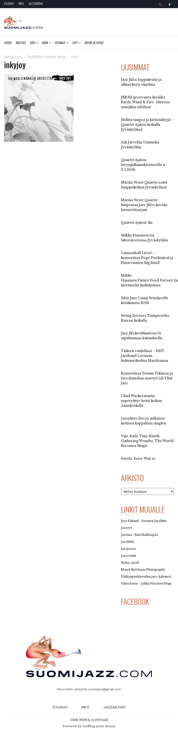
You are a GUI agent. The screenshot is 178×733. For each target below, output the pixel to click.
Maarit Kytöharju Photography (143, 569)
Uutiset (8, 42)
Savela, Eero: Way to (138, 458)
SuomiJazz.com (13, 56)
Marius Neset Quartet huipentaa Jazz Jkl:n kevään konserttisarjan (144, 205)
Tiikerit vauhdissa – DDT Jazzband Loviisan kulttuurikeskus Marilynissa (144, 356)
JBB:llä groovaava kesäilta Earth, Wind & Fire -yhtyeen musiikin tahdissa (145, 102)
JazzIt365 (127, 541)
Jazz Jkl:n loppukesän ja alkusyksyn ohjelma (141, 82)
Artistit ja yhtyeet (94, 42)
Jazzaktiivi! (36, 3)
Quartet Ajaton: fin (137, 222)
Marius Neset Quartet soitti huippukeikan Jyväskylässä (144, 184)
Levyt (75, 42)
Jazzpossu (128, 548)
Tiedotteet (21, 42)
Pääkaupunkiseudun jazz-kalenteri (146, 576)
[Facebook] (169, 4)
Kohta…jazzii (130, 562)
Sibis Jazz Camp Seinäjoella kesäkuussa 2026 (144, 300)
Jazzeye (126, 528)
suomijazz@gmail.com (104, 689)
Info (21, 3)
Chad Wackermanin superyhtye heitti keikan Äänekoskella (141, 401)
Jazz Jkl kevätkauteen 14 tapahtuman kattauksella (141, 335)
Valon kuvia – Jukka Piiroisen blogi (146, 583)
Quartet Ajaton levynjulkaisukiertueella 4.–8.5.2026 (144, 165)
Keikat (45, 42)
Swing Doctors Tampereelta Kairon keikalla (145, 318)
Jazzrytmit (128, 555)
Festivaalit (60, 42)
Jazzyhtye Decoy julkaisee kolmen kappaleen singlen (143, 420)
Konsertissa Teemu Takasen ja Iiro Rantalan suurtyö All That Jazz (147, 378)
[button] (160, 4)
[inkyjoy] (59, 107)
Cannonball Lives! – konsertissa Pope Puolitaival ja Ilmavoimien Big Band (147, 258)
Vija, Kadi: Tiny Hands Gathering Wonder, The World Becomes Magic (147, 441)
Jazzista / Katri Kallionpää (139, 534)
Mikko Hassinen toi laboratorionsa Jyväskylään (144, 237)
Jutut (32, 42)
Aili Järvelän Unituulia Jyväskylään (140, 144)
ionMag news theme (99, 726)
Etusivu (9, 3)
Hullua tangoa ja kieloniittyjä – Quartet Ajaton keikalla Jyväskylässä (147, 125)
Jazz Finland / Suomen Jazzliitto (144, 521)
